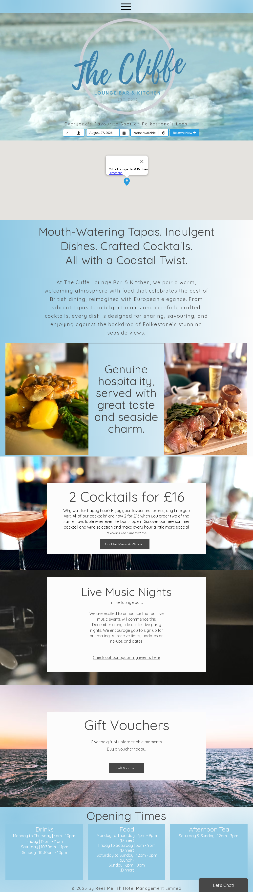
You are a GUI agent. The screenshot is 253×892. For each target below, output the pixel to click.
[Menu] (126, 6)
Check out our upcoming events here (126, 657)
